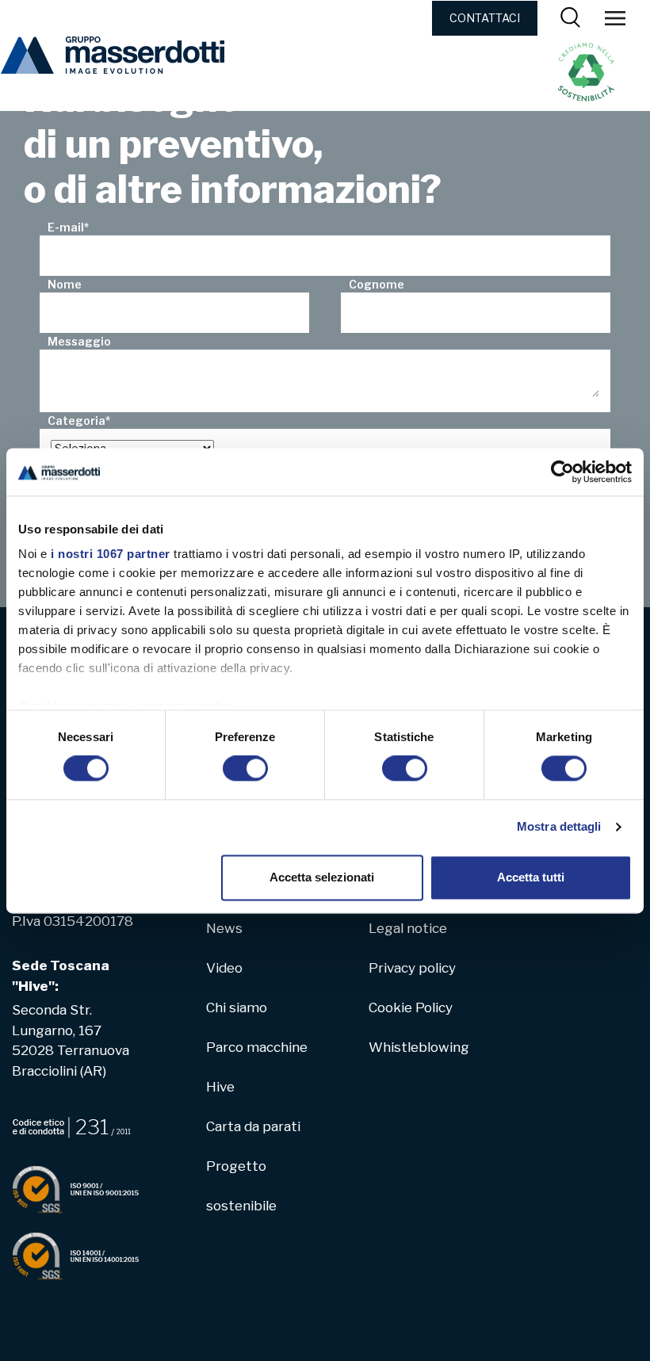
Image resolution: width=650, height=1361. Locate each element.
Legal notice (408, 928)
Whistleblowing (419, 1047)
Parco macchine (257, 1047)
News (224, 928)
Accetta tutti (530, 877)
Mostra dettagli (559, 827)
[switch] (245, 769)
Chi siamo (236, 1007)
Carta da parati (253, 1126)
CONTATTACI (484, 18)
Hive (220, 1087)
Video (224, 968)
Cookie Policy (411, 1007)
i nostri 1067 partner (110, 553)
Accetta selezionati (322, 877)
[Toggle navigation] (615, 17)
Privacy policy (412, 968)
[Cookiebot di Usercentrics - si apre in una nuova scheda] (562, 472)
